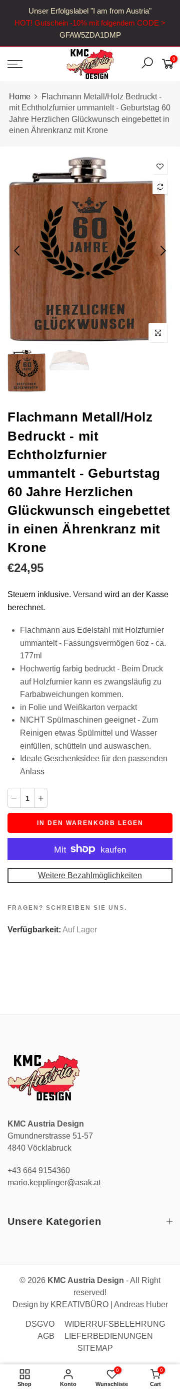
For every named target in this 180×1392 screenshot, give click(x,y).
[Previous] (18, 250)
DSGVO (40, 1324)
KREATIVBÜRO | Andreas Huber (109, 1304)
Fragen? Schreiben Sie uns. (67, 907)
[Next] (162, 250)
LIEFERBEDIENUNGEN (108, 1336)
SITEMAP (95, 1348)
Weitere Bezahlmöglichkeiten (90, 875)
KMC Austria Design (86, 1280)
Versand (87, 594)
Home (19, 96)
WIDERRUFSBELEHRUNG (114, 1324)
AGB (46, 1336)
